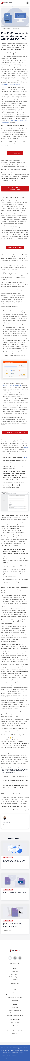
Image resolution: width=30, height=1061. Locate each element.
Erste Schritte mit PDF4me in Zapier (15, 432)
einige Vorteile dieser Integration (10, 84)
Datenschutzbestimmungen (8, 1055)
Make (15, 1028)
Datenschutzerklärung (15, 1045)
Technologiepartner (14, 977)
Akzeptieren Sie (6, 1059)
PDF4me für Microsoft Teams (15, 1015)
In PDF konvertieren (15, 153)
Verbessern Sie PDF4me (15, 997)
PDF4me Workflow (15, 1023)
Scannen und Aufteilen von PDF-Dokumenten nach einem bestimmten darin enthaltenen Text (15, 925)
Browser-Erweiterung (15, 1010)
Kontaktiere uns (15, 974)
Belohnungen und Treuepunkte (15, 995)
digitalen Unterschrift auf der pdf (12, 385)
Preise (23, 3)
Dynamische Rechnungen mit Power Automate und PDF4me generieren (14, 860)
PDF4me (25, 457)
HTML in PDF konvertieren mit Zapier (14, 892)
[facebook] (10, 958)
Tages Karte (15, 1000)
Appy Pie (14, 1025)
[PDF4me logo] (6, 3)
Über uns (15, 971)
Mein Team (15, 1007)
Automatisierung (9, 6)
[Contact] (20, 958)
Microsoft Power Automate (14, 1030)
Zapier (26, 447)
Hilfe (15, 989)
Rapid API (15, 1033)
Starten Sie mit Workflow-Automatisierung (15, 188)
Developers (15, 979)
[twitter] (15, 958)
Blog (2, 6)
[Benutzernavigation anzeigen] (27, 2)
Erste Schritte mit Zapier (15, 247)
